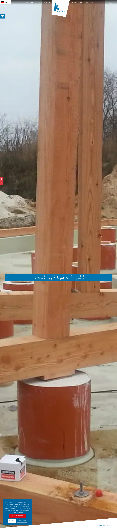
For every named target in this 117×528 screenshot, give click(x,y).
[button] (2, 16)
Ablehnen (11, 520)
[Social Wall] (111, 2)
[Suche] (91, 2)
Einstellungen (22, 520)
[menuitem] (30, 2)
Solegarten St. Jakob (105, 525)
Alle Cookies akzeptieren (17, 515)
